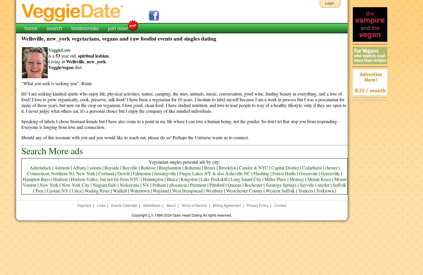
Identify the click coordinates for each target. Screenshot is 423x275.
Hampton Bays (36, 179)
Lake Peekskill (214, 179)
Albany (79, 168)
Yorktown (325, 191)
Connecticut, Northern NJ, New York (61, 173)
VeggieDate (73, 12)
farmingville (165, 173)
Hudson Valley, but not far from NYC (105, 179)
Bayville (130, 168)
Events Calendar (124, 205)
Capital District (285, 168)
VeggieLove (59, 50)
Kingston (189, 179)
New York (48, 185)
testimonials (85, 28)
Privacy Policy (257, 205)
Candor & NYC (253, 168)
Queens (234, 185)
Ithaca (172, 179)
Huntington (153, 179)
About (171, 205)
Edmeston (142, 173)
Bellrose (148, 168)
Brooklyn (227, 168)
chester (331, 168)
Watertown (140, 191)
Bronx (210, 168)
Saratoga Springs (281, 185)
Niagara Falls (105, 185)
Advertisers (152, 205)
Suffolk (339, 185)
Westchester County (244, 191)
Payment (84, 205)
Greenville (330, 173)
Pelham (159, 185)
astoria (95, 168)
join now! (118, 28)
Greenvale (308, 173)
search (54, 28)
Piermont (198, 185)
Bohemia (192, 168)
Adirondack (40, 168)
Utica (76, 191)
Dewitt (123, 173)
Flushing (261, 173)
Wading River (97, 191)
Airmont (62, 168)
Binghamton (170, 168)
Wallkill (120, 191)
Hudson (60, 179)
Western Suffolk (280, 191)
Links (101, 205)
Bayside (111, 168)
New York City (75, 185)
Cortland (106, 173)
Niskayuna (129, 185)
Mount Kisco (319, 179)
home (30, 28)
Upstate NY (57, 191)
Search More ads (52, 150)
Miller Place (275, 179)
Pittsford (216, 185)
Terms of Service (194, 205)
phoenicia (178, 185)
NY (145, 185)
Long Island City (245, 179)
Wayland (161, 191)
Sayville (307, 185)
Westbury (214, 191)
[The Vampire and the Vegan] (370, 40)
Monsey (296, 179)
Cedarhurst (312, 168)
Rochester (253, 185)
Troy (39, 191)
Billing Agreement (227, 205)
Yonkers (305, 191)
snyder (323, 185)
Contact (280, 205)
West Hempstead (187, 191)
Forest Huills (284, 173)
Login (329, 3)
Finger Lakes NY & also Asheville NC (214, 173)
